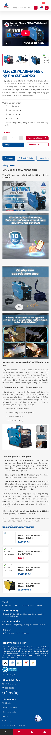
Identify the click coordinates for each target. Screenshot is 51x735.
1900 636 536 (9, 688)
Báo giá (7, 144)
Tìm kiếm (36, 8)
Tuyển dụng (6, 721)
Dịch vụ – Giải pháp (9, 707)
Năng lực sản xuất (9, 712)
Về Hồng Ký (6, 703)
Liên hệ (6, 132)
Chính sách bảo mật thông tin (13, 725)
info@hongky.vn (11, 684)
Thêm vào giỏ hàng (35, 138)
